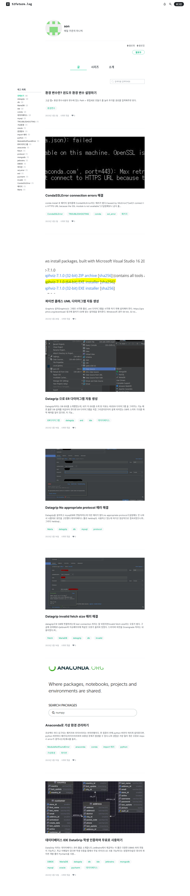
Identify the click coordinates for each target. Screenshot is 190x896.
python (20, 138)
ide (18, 109)
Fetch (19, 151)
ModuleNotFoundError (26, 141)
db (18, 102)
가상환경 (20, 125)
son (67, 26)
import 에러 (22, 134)
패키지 (19, 186)
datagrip (21, 99)
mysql (19, 118)
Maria (19, 190)
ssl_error (20, 170)
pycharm (21, 177)
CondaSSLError (23, 183)
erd (18, 173)
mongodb (21, 157)
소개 (111, 67)
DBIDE (20, 164)
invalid (20, 180)
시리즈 (95, 67)
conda (20, 112)
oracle (20, 128)
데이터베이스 (22, 115)
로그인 (179, 4)
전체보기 (20, 96)
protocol (20, 154)
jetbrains (21, 160)
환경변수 (20, 131)
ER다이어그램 (22, 144)
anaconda (21, 147)
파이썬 (19, 167)
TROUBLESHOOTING (26, 122)
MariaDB (21, 105)
